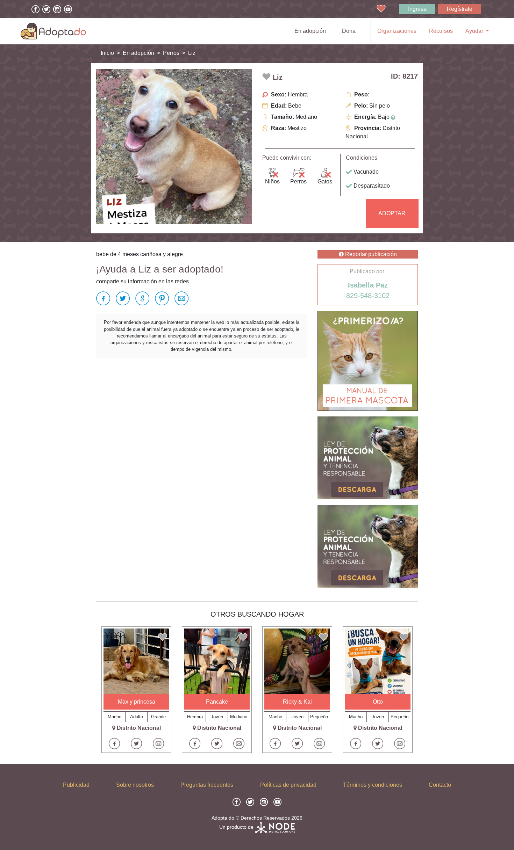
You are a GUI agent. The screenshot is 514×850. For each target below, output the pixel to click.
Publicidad (76, 785)
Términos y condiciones (372, 785)
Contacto (440, 785)
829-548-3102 (368, 295)
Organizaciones (396, 31)
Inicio (107, 53)
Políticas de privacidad (288, 785)
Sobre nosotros (135, 785)
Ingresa (417, 9)
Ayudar (475, 31)
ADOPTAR (392, 213)
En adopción (311, 31)
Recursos (441, 31)
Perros (171, 53)
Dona (349, 31)
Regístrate (459, 9)
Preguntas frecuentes (206, 785)
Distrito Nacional (139, 728)
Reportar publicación (370, 254)
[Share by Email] (180, 298)
